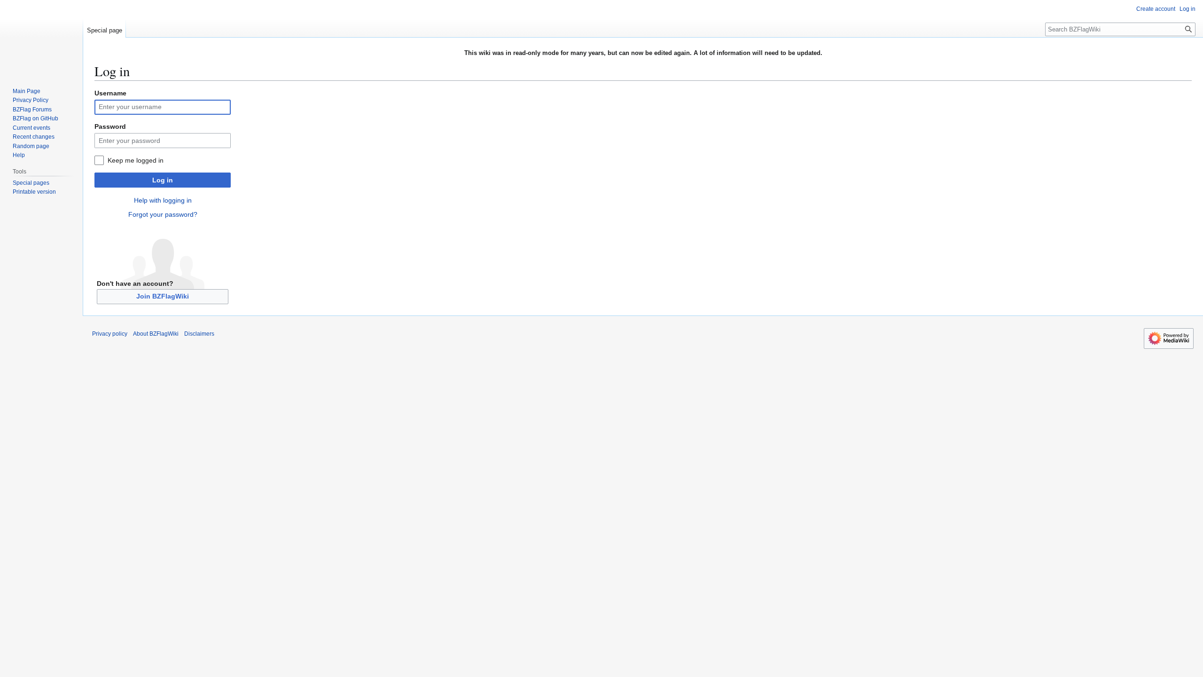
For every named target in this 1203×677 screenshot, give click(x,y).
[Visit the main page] (41, 37)
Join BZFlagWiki (162, 296)
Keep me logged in (136, 160)
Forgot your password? (162, 214)
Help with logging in (163, 200)
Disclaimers (199, 334)
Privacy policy (109, 334)
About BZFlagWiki (156, 334)
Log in (162, 180)
